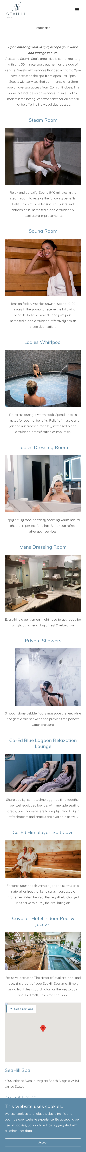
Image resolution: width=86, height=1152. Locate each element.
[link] (16, 10)
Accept (43, 1142)
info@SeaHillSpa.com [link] (21, 1097)
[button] (77, 10)
